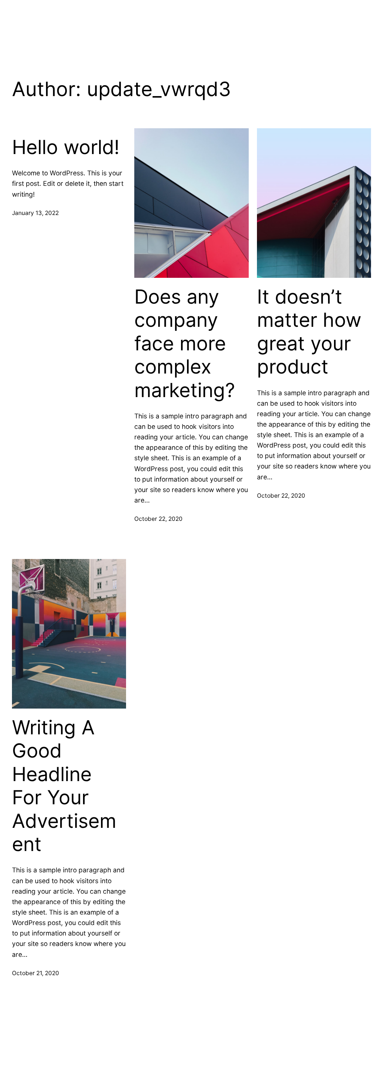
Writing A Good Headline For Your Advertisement (64, 786)
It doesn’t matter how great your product (309, 331)
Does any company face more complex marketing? (184, 343)
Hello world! (65, 147)
